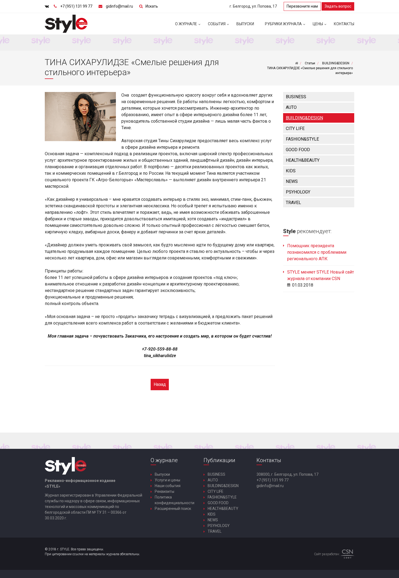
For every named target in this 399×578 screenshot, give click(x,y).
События (217, 24)
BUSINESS (296, 96)
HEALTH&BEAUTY (302, 160)
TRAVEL (293, 202)
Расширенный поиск (173, 508)
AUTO (291, 107)
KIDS (291, 170)
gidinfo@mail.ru (119, 6)
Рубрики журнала (283, 24)
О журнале (186, 24)
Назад (160, 384)
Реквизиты (164, 491)
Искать (151, 6)
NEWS (292, 181)
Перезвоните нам (302, 6)
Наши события (167, 486)
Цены (318, 24)
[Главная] (296, 63)
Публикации (219, 460)
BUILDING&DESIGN (304, 117)
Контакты (344, 24)
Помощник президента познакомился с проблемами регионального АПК (316, 252)
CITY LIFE (295, 128)
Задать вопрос (338, 6)
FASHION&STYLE (302, 139)
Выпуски (245, 24)
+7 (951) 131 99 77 (76, 6)
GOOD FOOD (298, 149)
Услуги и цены (167, 480)
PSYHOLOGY (298, 192)
